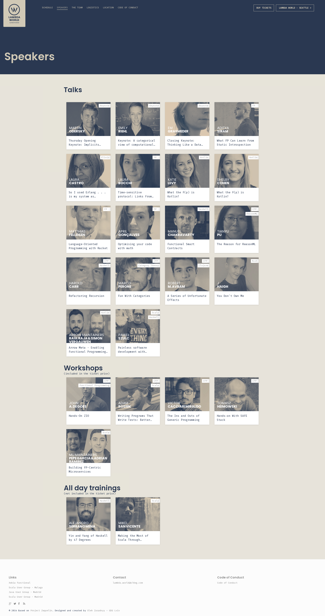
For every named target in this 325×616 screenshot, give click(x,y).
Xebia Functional (19, 582)
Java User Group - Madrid (25, 592)
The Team (77, 7)
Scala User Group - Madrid (26, 596)
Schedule (47, 7)
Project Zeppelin (41, 610)
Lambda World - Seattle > (295, 7)
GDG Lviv (114, 610)
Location (108, 7)
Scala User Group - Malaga (26, 587)
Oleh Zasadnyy (96, 610)
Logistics (93, 7)
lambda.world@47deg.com (128, 582)
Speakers (62, 7)
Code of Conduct (128, 7)
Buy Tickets (263, 7)
